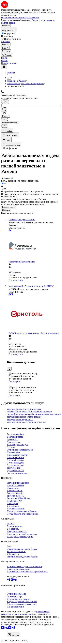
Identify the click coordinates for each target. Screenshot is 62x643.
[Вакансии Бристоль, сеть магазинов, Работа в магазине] (34, 314)
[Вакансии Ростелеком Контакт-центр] (34, 246)
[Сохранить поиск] (4, 109)
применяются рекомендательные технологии (25, 612)
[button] (4, 58)
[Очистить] (5, 101)
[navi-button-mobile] (4, 66)
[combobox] (14, 95)
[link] (6, 51)
